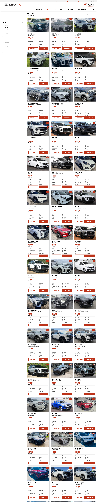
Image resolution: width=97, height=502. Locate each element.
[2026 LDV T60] (62, 404)
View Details (33, 48)
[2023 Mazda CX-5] (38, 439)
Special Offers (58, 9)
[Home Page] (10, 5)
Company (92, 9)
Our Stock (48, 9)
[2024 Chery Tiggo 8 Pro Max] (85, 474)
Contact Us (43, 48)
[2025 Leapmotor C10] (62, 370)
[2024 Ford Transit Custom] (62, 197)
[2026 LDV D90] (85, 232)
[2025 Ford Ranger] (85, 59)
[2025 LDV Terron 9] (38, 25)
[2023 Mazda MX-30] (38, 197)
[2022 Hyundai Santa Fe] (38, 94)
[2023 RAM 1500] (85, 301)
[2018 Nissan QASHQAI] (62, 232)
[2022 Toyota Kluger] (85, 94)
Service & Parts (70, 9)
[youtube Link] (91, 1)
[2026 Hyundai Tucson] (38, 301)
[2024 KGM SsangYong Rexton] (62, 94)
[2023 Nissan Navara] (62, 439)
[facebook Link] (89, 1)
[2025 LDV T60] (85, 128)
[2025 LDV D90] (85, 25)
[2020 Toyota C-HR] (62, 266)
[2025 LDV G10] (38, 163)
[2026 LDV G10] (85, 266)
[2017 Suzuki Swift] (85, 163)
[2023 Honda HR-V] (85, 404)
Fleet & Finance (82, 9)
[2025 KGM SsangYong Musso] (38, 59)
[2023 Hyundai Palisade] (38, 232)
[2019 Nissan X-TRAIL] (38, 404)
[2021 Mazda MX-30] (85, 439)
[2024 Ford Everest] (38, 128)
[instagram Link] (93, 1)
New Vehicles (39, 9)
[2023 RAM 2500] (62, 301)
